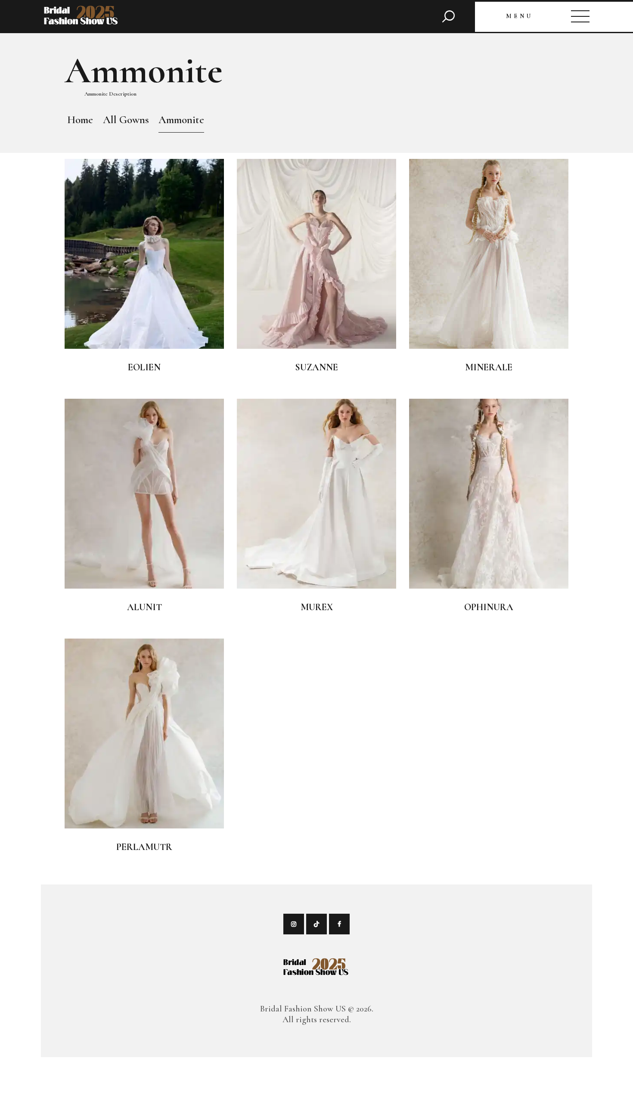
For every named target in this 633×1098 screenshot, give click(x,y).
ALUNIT (144, 607)
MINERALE (488, 367)
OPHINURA (488, 607)
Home (80, 119)
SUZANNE (316, 367)
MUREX (317, 607)
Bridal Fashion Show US (303, 1009)
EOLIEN (144, 367)
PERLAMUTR (144, 847)
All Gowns (126, 119)
